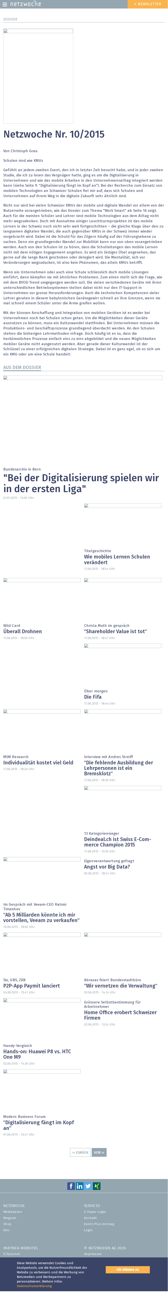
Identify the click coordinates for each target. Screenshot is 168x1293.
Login (88, 1230)
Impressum (93, 1254)
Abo (6, 1230)
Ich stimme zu (128, 1269)
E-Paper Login (95, 1212)
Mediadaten (12, 1212)
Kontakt (90, 1218)
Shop (7, 1224)
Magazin (10, 1218)
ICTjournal (11, 1254)
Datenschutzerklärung (34, 1286)
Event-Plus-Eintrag (99, 1224)
